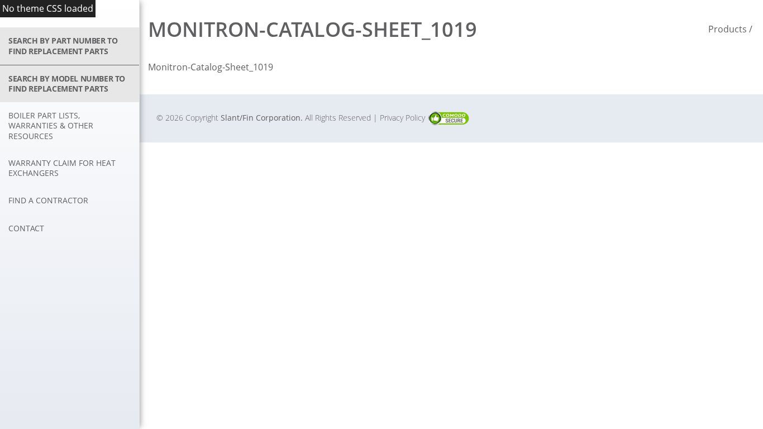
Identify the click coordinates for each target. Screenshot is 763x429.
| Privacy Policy (400, 117)
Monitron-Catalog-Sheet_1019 (210, 67)
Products (727, 29)
